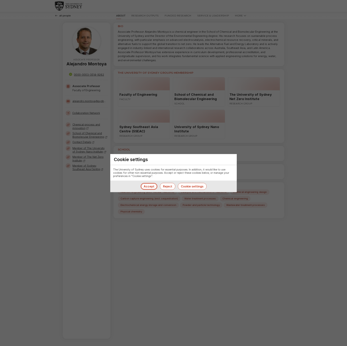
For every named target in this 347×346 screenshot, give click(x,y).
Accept (149, 186)
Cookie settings (192, 186)
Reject (167, 186)
